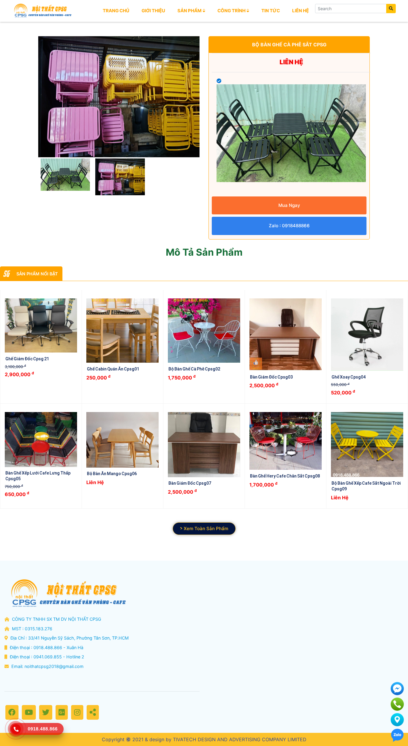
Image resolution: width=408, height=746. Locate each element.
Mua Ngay (289, 205)
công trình (231, 10)
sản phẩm (190, 10)
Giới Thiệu (153, 10)
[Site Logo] (42, 10)
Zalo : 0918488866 (289, 225)
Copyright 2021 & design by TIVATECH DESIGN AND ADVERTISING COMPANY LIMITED (204, 739)
